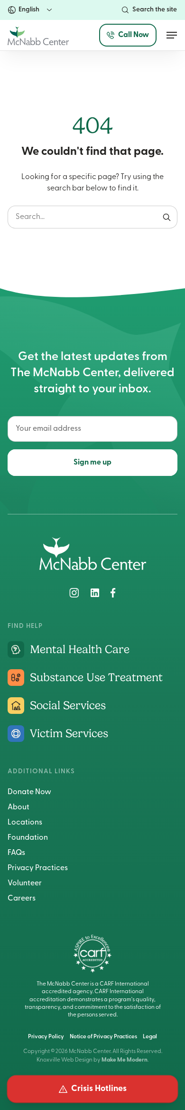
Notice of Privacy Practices (103, 1037)
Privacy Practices (38, 868)
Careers (22, 898)
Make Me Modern (125, 1060)
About (18, 807)
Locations (25, 822)
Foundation (28, 838)
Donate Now (29, 792)
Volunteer (25, 883)
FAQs (16, 853)
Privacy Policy (46, 1037)
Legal (150, 1037)
